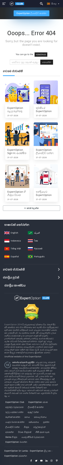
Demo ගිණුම (11, 437)
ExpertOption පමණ (38, 402)
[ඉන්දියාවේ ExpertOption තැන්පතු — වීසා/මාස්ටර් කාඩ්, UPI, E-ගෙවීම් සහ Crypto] (46, 176)
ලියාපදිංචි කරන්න (36, 407)
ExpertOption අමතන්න (15, 455)
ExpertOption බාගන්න (16, 441)
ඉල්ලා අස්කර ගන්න (14, 412)
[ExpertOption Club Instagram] (50, 461)
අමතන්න (9, 432)
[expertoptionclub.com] (16, 4)
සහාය (27, 417)
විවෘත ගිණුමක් (24, 432)
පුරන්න (46, 422)
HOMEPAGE (41, 54)
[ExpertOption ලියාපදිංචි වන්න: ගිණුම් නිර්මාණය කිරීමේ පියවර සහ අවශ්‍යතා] (46, 134)
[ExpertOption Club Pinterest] (55, 461)
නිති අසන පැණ (42, 432)
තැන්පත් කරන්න (12, 417)
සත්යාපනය (34, 422)
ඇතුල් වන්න (33, 412)
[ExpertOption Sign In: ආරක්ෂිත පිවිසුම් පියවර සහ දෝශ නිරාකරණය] (17, 134)
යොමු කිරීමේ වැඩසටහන (33, 437)
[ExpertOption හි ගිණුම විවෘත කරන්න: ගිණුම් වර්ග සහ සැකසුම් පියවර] (17, 176)
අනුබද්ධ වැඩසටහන (14, 407)
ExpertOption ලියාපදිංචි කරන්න (31, 13)
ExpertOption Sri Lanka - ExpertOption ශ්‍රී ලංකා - (28, 450)
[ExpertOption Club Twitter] (34, 461)
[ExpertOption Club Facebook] (29, 461)
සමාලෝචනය (40, 417)
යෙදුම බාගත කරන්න (14, 422)
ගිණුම (26, 427)
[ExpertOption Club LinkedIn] (45, 461)
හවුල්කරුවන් (39, 427)
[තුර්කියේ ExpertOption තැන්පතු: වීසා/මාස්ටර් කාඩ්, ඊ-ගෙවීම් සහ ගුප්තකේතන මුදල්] (46, 92)
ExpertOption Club (14, 402)
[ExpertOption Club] (31, 300)
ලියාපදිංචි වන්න (12, 427)
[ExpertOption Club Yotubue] (39, 461)
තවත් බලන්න (32, 208)
